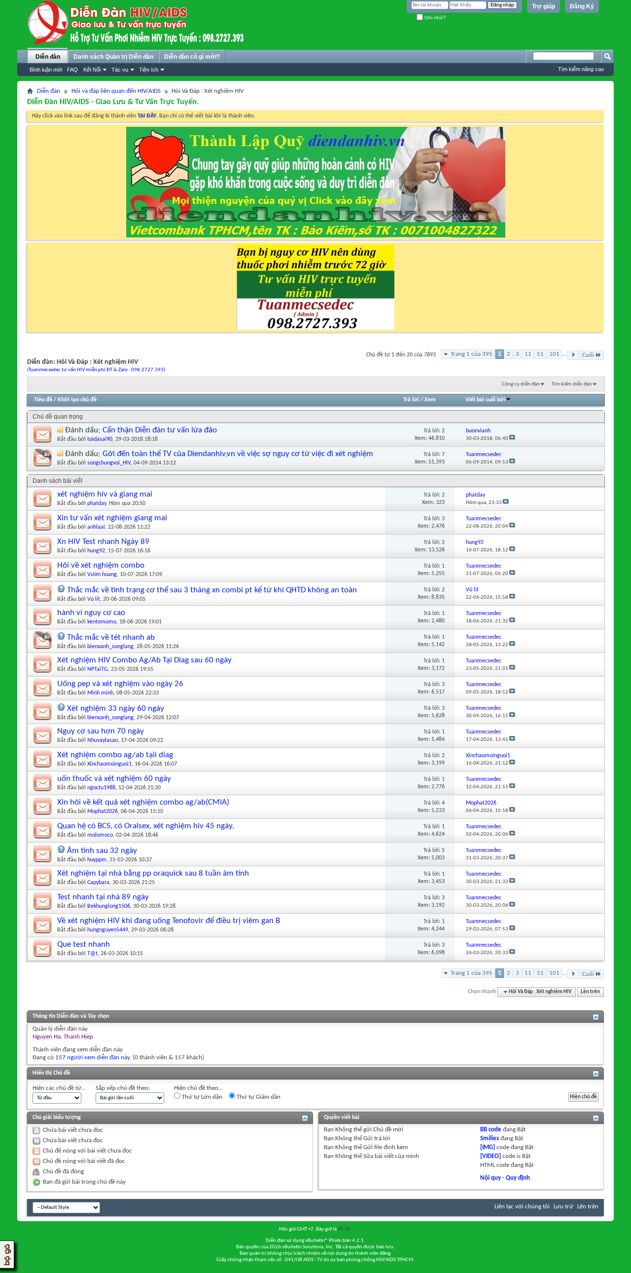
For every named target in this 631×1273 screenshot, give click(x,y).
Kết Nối (92, 70)
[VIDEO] (490, 1156)
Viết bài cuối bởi (485, 400)
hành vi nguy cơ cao (91, 613)
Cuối (588, 355)
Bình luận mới (46, 70)
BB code (490, 1129)
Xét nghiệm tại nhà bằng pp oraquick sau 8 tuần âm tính (153, 873)
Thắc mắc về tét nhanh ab (111, 637)
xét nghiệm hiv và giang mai (104, 494)
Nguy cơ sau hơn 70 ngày (100, 731)
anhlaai (96, 527)
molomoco (100, 835)
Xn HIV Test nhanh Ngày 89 (103, 542)
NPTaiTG (97, 669)
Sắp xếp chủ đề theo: (123, 1088)
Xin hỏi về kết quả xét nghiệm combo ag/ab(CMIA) (143, 802)
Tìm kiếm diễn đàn (572, 384)
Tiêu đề (43, 400)
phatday (96, 503)
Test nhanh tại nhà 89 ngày (103, 897)
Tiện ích (148, 70)
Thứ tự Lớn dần (201, 1097)
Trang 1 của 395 (471, 354)
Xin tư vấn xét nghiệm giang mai (112, 518)
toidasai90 (99, 439)
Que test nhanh (83, 944)
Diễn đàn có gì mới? (192, 56)
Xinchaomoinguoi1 (109, 764)
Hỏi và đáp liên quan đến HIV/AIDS (116, 91)
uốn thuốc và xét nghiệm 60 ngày (114, 778)
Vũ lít (93, 599)
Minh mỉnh (100, 693)
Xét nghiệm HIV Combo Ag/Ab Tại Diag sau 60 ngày (144, 660)
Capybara (98, 883)
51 (540, 354)
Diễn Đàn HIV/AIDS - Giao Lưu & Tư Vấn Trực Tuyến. (113, 102)
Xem (430, 400)
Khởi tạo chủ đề (77, 400)
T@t (92, 954)
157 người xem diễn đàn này (92, 1057)
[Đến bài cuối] (512, 438)
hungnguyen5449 (107, 930)
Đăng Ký (582, 6)
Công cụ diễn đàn (521, 384)
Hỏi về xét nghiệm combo (100, 565)
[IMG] (487, 1147)
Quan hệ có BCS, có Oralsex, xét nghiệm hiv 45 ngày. (145, 826)
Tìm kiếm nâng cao (581, 69)
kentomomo (101, 622)
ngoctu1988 (101, 788)
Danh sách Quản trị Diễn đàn (113, 56)
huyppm (96, 860)
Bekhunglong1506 (108, 906)
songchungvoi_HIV (109, 463)
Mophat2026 (102, 811)
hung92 (96, 551)
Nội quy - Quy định (505, 1178)
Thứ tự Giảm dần (257, 1097)
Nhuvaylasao (102, 740)
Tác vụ (119, 70)
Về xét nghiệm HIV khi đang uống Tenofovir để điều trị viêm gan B (168, 921)
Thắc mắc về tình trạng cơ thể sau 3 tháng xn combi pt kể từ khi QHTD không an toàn (212, 590)
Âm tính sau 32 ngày (102, 851)
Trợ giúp (543, 6)
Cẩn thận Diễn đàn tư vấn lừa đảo (160, 430)
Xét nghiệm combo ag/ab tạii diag (115, 755)
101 (554, 354)
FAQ (72, 70)
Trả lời (411, 400)
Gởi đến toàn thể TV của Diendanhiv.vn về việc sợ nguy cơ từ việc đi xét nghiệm (238, 454)
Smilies (489, 1138)
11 (528, 354)
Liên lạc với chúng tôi (522, 1206)
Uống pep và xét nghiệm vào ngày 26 (120, 684)
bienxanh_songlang (110, 647)
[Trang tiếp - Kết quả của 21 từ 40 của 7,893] (573, 355)
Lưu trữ (563, 1206)
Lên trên (590, 992)
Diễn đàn (47, 56)
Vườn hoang (102, 575)
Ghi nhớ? (434, 17)
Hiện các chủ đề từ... (59, 1088)
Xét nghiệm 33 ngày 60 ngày (115, 708)
